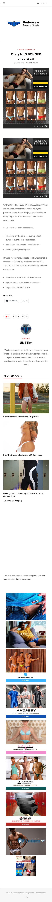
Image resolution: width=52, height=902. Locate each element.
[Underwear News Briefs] (26, 24)
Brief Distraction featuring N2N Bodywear (22, 455)
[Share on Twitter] (18, 316)
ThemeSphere (40, 893)
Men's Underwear (27, 50)
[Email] (27, 316)
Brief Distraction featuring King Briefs (21, 416)
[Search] (38, 3)
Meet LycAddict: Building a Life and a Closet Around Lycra (23, 494)
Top (26, 897)
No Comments (32, 63)
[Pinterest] (23, 316)
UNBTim (26, 342)
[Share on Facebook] (14, 316)
